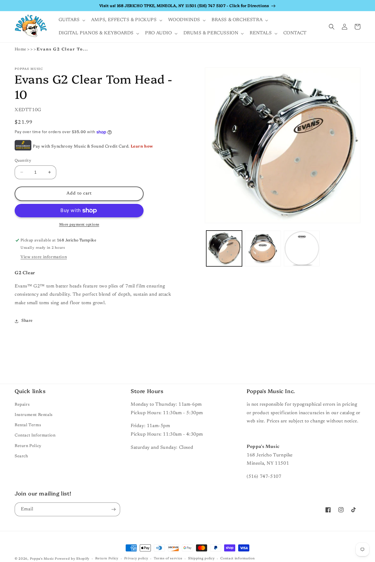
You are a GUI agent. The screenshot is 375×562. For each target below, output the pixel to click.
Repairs (22, 405)
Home (20, 50)
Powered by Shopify (72, 559)
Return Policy (28, 446)
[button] (71, 20)
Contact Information (35, 436)
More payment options (79, 224)
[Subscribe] (113, 509)
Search (21, 456)
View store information (44, 257)
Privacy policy (136, 558)
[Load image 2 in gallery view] (263, 248)
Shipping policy (201, 558)
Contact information (237, 558)
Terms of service (168, 558)
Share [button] (27, 321)
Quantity (23, 160)
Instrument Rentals (34, 415)
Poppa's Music (42, 559)
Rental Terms (28, 425)
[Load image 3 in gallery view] (302, 248)
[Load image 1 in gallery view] (224, 248)
